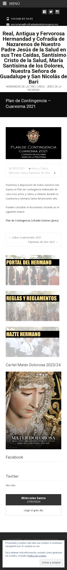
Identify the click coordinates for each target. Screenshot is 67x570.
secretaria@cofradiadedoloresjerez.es (34, 24)
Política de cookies (36, 555)
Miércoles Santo (18, 172)
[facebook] (44, 13)
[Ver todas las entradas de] (54, 172)
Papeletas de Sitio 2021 (43, 242)
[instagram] (57, 13)
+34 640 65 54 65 (22, 18)
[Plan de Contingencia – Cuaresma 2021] (33, 143)
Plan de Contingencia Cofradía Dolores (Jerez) (32, 220)
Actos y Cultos (39, 168)
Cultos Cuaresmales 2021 (25, 237)
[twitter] (50, 13)
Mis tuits (11, 485)
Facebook (14, 457)
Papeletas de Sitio (39, 172)
